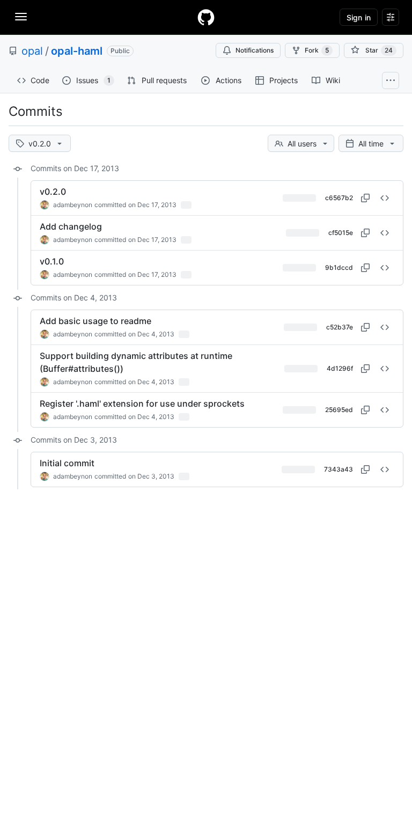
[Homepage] (206, 17)
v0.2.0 (53, 191)
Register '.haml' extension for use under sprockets (142, 403)
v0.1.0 (52, 261)
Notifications (255, 50)
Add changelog (71, 226)
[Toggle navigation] (21, 17)
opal (32, 51)
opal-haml (76, 51)
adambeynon (72, 205)
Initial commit (67, 463)
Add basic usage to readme (95, 320)
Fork (317, 50)
